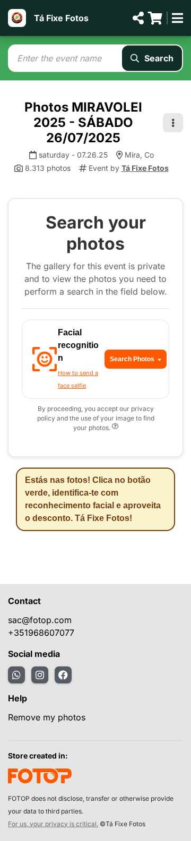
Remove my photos (46, 717)
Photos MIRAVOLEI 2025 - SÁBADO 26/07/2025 (83, 122)
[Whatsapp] (16, 674)
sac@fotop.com (40, 620)
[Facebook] (63, 674)
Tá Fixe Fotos (61, 18)
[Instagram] (39, 674)
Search (158, 58)
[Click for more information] (115, 428)
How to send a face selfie (78, 379)
